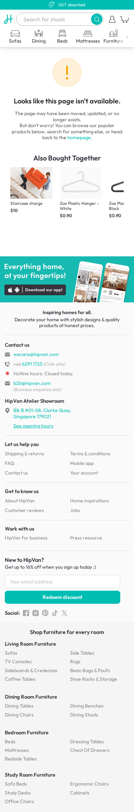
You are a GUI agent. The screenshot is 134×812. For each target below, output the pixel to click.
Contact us (16, 473)
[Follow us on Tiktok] (54, 613)
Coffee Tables (20, 679)
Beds (10, 741)
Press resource (86, 538)
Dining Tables (19, 706)
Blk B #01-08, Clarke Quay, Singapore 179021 (42, 413)
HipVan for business (26, 538)
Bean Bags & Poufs (90, 670)
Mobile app (82, 463)
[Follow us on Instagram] (35, 613)
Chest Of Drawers (90, 750)
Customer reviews (24, 510)
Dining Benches (86, 706)
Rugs (75, 661)
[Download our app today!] (67, 279)
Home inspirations (89, 501)
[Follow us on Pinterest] (45, 613)
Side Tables (82, 653)
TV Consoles (18, 661)
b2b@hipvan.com (32, 383)
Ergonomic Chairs (89, 784)
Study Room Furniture (30, 774)
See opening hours (33, 426)
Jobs (75, 510)
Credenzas (31, 670)
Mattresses (17, 750)
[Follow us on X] (64, 613)
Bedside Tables (21, 759)
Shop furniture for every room (67, 632)
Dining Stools (84, 715)
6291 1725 (28, 364)
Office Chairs (19, 801)
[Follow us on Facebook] (26, 613)
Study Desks (18, 793)
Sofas (11, 653)
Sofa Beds (16, 784)
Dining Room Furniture (31, 696)
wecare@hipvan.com (36, 354)
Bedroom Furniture (26, 732)
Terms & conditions (90, 454)
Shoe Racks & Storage (93, 679)
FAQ (9, 463)
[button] (96, 19)
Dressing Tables (87, 741)
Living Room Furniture (30, 644)
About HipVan (20, 501)
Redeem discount (62, 597)
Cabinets (79, 793)
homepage (79, 137)
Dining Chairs (19, 715)
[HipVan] (8, 19)
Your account (84, 473)
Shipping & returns (24, 454)
